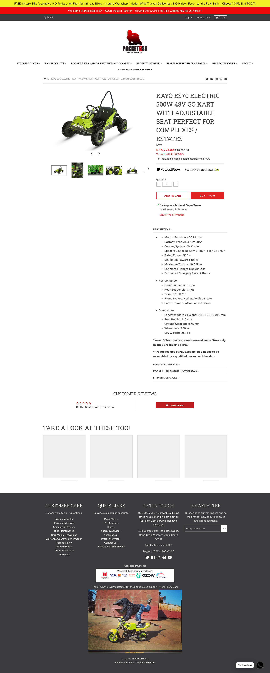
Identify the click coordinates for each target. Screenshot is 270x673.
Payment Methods (64, 522)
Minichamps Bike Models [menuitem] (135, 69)
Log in (189, 17)
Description (161, 229)
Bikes (110, 526)
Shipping (177, 158)
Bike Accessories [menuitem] (223, 63)
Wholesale (64, 554)
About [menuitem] (246, 63)
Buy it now (207, 195)
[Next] (99, 154)
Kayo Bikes (110, 519)
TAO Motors (110, 522)
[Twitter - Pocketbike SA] (207, 78)
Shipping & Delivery (64, 526)
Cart (222, 17)
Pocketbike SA (140, 658)
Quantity (161, 180)
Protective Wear (110, 538)
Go (224, 528)
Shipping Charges (165, 377)
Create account (203, 17)
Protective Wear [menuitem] (148, 63)
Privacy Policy (64, 546)
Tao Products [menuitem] (54, 63)
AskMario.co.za (146, 662)
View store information (172, 214)
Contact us (110, 542)
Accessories (110, 534)
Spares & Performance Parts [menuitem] (186, 63)
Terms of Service (64, 550)
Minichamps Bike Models (111, 546)
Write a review (175, 405)
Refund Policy (64, 542)
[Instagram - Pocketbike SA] (216, 78)
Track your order (64, 519)
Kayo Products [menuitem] (27, 63)
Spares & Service (110, 530)
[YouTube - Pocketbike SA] (225, 78)
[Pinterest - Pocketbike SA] (221, 78)
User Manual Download (64, 534)
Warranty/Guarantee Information (64, 538)
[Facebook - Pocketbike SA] (211, 78)
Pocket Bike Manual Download (175, 370)
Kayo (159, 144)
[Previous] (92, 154)
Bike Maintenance (165, 364)
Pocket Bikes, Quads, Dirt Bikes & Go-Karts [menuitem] (100, 63)
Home (46, 79)
